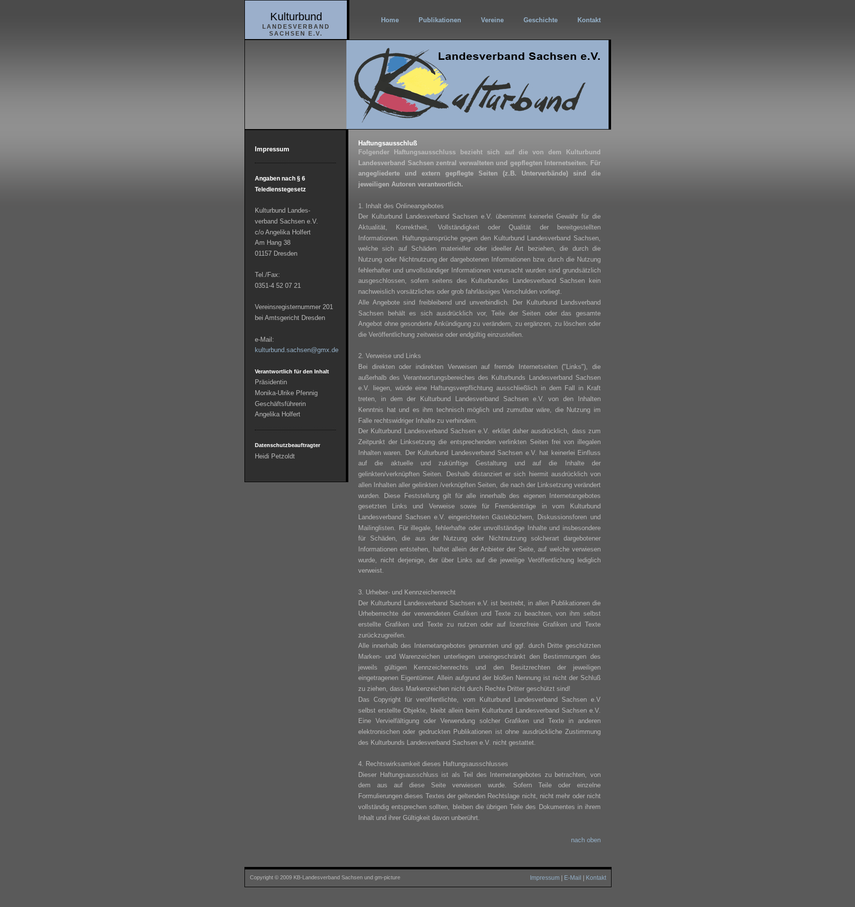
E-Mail (572, 877)
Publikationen (440, 20)
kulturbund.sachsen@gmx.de (296, 350)
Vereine (492, 20)
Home (390, 20)
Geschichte (540, 20)
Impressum (545, 877)
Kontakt (589, 20)
